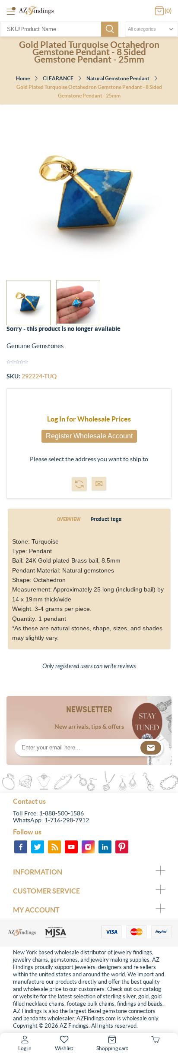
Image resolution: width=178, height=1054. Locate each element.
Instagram (88, 846)
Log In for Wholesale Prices (89, 419)
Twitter (37, 846)
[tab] (69, 519)
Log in (25, 1048)
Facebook (20, 846)
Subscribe (150, 748)
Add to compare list (79, 484)
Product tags (106, 519)
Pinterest (121, 846)
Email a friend (99, 484)
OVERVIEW (68, 519)
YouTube (71, 846)
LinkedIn (105, 846)
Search (109, 29)
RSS (54, 846)
